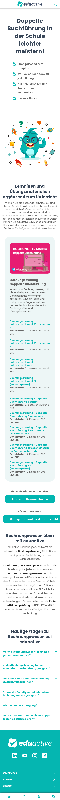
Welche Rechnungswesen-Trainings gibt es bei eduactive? (25, 653)
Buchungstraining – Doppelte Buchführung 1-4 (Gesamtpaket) (29, 465)
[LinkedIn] (15, 756)
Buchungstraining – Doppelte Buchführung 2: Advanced (29, 414)
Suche (55, 4)
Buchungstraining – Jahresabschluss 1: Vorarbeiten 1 (30, 324)
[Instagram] (35, 756)
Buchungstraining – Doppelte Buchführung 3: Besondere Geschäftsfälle (29, 430)
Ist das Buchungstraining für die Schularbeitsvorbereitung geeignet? (26, 666)
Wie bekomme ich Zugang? (19, 705)
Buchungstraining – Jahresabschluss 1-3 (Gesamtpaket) (23, 381)
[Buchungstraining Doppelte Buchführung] (30, 258)
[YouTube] (25, 756)
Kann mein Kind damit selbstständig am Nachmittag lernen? (25, 680)
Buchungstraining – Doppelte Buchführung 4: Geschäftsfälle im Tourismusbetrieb (30, 448)
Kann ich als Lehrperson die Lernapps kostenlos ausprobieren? (26, 717)
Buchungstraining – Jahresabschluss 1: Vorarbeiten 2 (30, 343)
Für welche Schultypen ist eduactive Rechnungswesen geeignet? (25, 693)
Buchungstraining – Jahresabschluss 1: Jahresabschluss (22, 362)
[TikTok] (45, 756)
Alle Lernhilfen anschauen (30, 499)
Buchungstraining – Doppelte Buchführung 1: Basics (29, 400)
